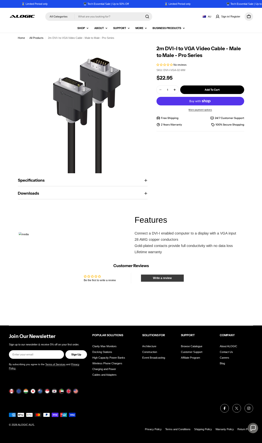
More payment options (200, 110)
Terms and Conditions (178, 429)
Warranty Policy (224, 429)
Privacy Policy (153, 429)
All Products (36, 37)
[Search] (147, 16)
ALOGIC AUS (26, 424)
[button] (164, 64)
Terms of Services (55, 364)
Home (21, 37)
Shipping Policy (203, 429)
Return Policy (245, 429)
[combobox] (98, 16)
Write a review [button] (162, 278)
